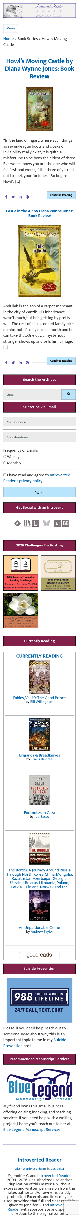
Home (8, 38)
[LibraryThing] (35, 522)
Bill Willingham (41, 702)
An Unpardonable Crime (39, 927)
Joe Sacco (41, 817)
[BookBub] (66, 522)
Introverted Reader (39, 1160)
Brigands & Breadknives (39, 755)
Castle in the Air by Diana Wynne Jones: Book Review (39, 213)
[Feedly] (17, 522)
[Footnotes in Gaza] (39, 789)
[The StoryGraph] (27, 522)
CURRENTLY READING (39, 656)
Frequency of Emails (20, 451)
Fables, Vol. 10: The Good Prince (39, 697)
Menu (10, 28)
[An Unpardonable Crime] (39, 905)
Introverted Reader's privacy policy (36, 478)
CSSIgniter (57, 1168)
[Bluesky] (46, 522)
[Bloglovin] (57, 522)
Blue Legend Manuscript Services (32, 1129)
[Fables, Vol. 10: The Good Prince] (39, 676)
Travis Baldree (42, 759)
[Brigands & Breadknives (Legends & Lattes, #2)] (39, 734)
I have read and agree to (36, 478)
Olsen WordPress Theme (31, 1168)
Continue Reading (61, 195)
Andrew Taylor (42, 931)
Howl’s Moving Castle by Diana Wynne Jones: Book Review (39, 69)
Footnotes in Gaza (39, 812)
